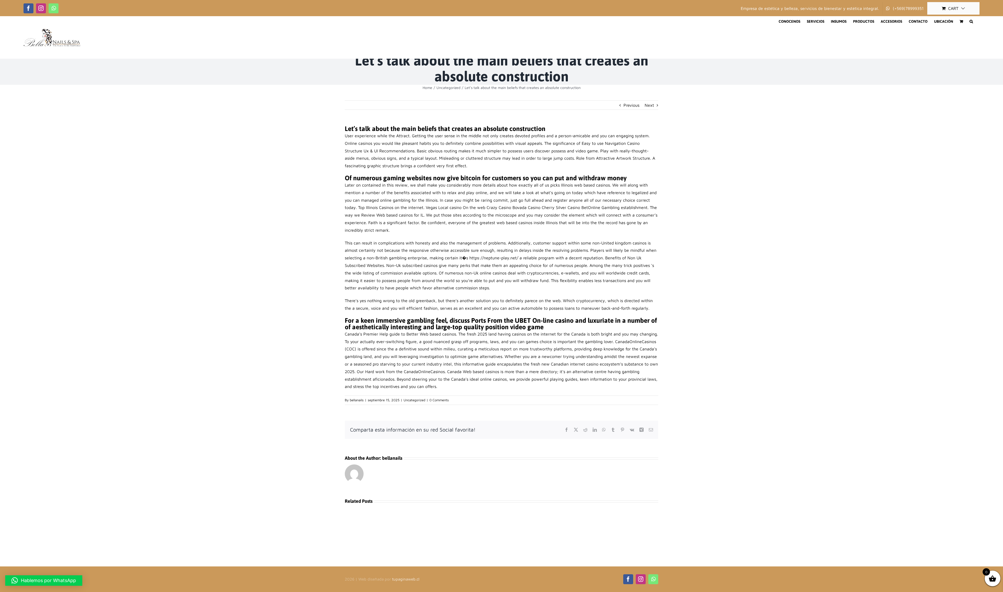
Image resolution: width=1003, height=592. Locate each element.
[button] (971, 21)
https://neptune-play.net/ (493, 257)
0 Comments (439, 400)
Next (649, 105)
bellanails (357, 400)
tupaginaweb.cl (405, 579)
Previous (631, 105)
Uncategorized (414, 400)
